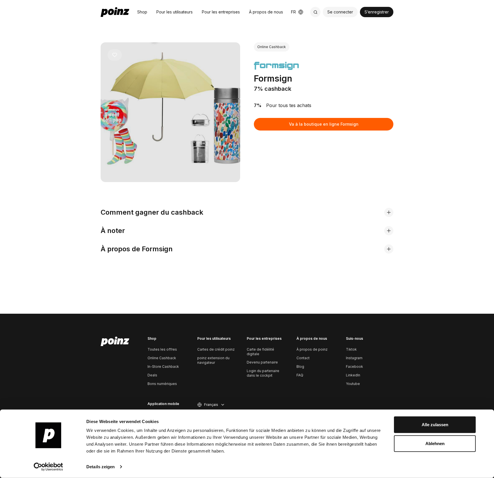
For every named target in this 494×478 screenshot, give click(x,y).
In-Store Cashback (163, 366)
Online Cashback (162, 358)
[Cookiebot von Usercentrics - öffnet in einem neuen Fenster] (48, 467)
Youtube (353, 384)
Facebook (354, 366)
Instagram (354, 358)
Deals (152, 375)
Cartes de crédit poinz (216, 349)
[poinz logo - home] (115, 12)
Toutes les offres (162, 349)
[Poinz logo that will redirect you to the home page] (115, 341)
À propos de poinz (312, 349)
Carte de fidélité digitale (260, 351)
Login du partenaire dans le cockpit (263, 373)
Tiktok (351, 349)
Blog (300, 366)
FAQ (299, 375)
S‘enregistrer (376, 11)
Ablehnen (435, 443)
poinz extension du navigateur (213, 360)
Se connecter (340, 11)
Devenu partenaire (262, 362)
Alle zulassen (435, 424)
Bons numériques (162, 384)
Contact (303, 358)
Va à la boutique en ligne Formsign (323, 124)
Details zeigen (100, 466)
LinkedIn (353, 375)
